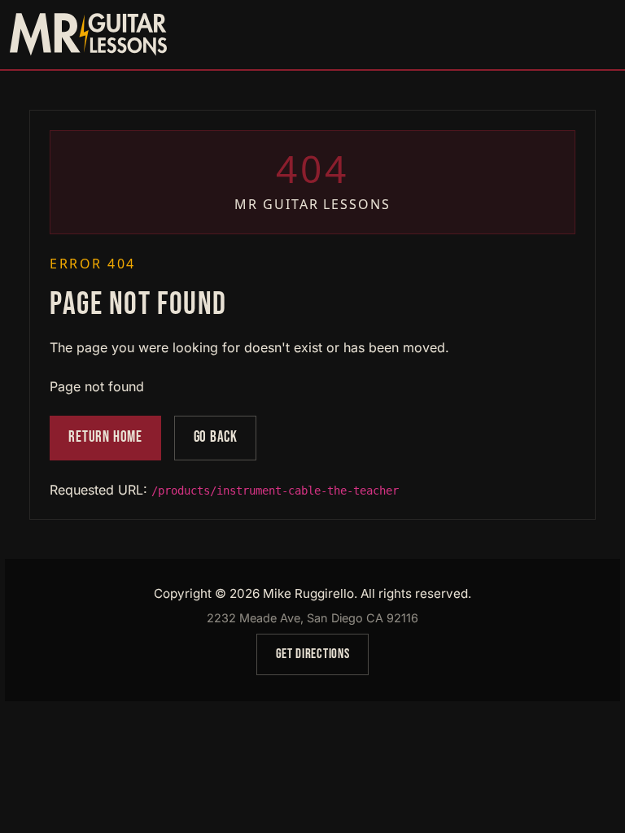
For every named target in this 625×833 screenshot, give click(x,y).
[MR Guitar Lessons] (88, 34)
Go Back (216, 437)
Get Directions (312, 654)
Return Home (105, 437)
